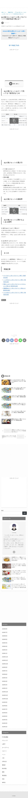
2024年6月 (4, 712)
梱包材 (3, 765)
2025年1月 (4, 688)
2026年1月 (4, 653)
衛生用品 (4, 768)
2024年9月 (4, 702)
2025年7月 (4, 670)
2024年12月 (5, 691)
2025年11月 (5, 660)
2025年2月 (4, 684)
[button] (24, 340)
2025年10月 (5, 663)
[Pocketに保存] (16, 340)
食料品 (4, 300)
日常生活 (4, 761)
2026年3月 (4, 646)
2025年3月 (4, 681)
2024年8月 (4, 705)
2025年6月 (4, 674)
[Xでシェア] (3, 340)
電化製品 (4, 775)
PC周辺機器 (5, 737)
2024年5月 (4, 716)
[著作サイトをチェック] (14, 552)
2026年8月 (4, 629)
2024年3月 (4, 723)
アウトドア (5, 740)
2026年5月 (4, 639)
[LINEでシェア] (20, 340)
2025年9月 (4, 667)
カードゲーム (5, 747)
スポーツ (4, 751)
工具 (3, 758)
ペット (3, 754)
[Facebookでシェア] (8, 340)
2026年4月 (4, 642)
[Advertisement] (14, 64)
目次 (14, 83)
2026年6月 (4, 636)
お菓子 (3, 744)
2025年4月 (4, 677)
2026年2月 (4, 649)
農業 (3, 772)
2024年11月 (5, 695)
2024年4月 (4, 719)
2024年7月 (4, 709)
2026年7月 (4, 632)
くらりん (14, 532)
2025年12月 (5, 656)
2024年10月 (5, 698)
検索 (2, 510)
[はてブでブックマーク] (12, 340)
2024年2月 (4, 726)
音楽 (3, 779)
